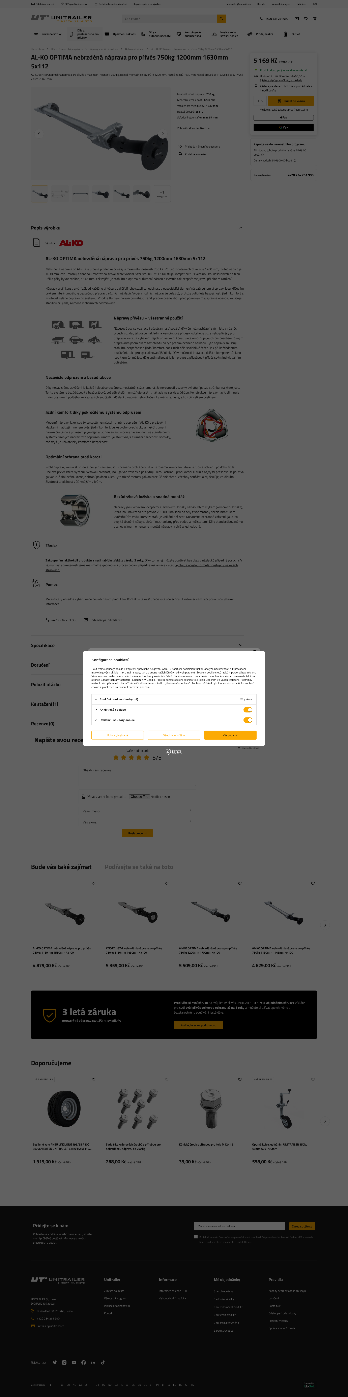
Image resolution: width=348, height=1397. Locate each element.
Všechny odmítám (174, 735)
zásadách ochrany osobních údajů (152, 676)
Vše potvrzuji (230, 735)
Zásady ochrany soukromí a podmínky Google (128, 679)
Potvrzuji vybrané (117, 735)
